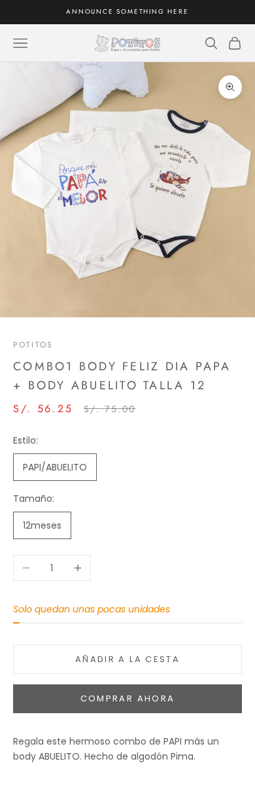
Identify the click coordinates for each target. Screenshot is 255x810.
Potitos (33, 345)
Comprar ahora (127, 698)
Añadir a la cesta (127, 659)
